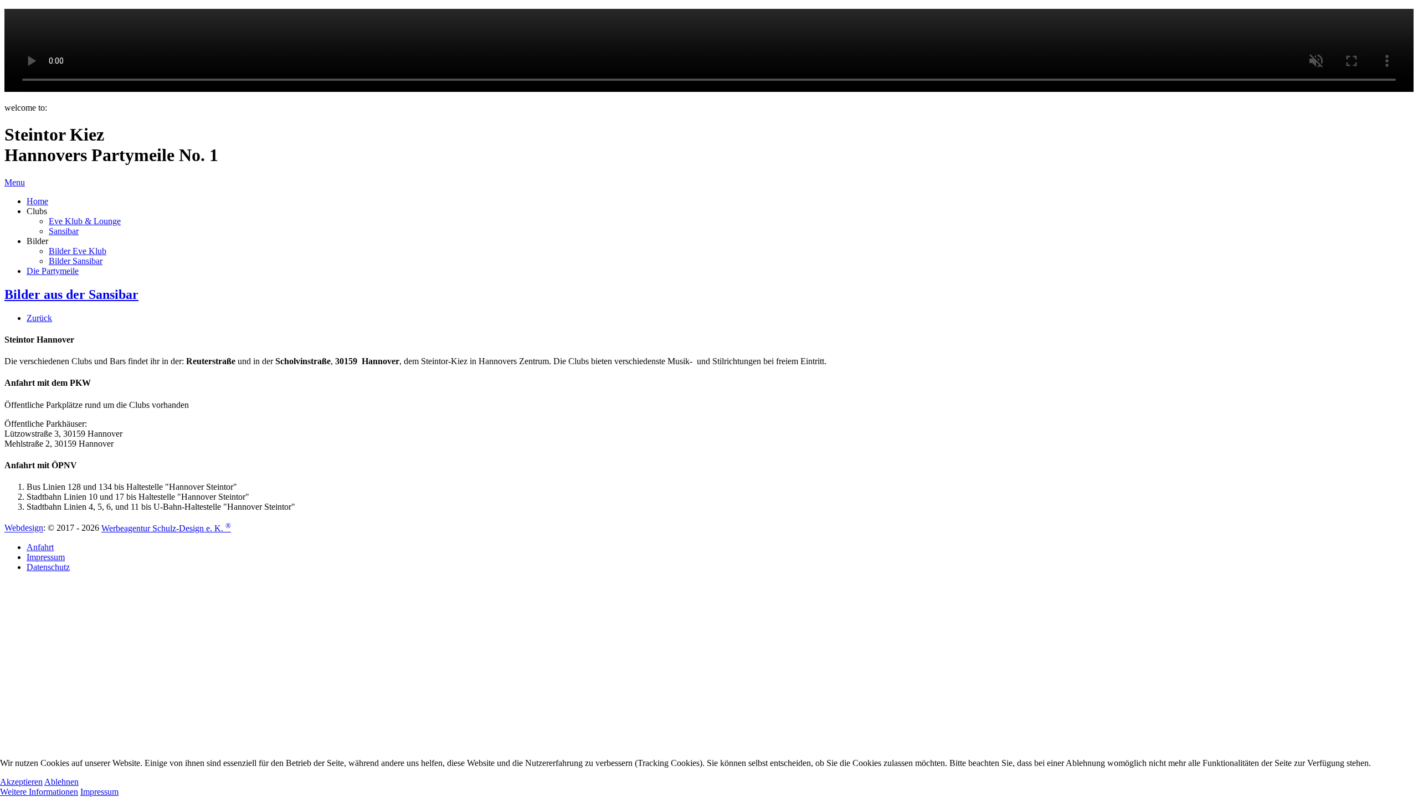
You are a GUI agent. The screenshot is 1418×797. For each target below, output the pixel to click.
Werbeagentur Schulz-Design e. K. (166, 528)
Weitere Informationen (39, 791)
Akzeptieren (21, 781)
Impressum (99, 791)
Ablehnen (61, 781)
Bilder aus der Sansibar (71, 294)
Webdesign (23, 528)
